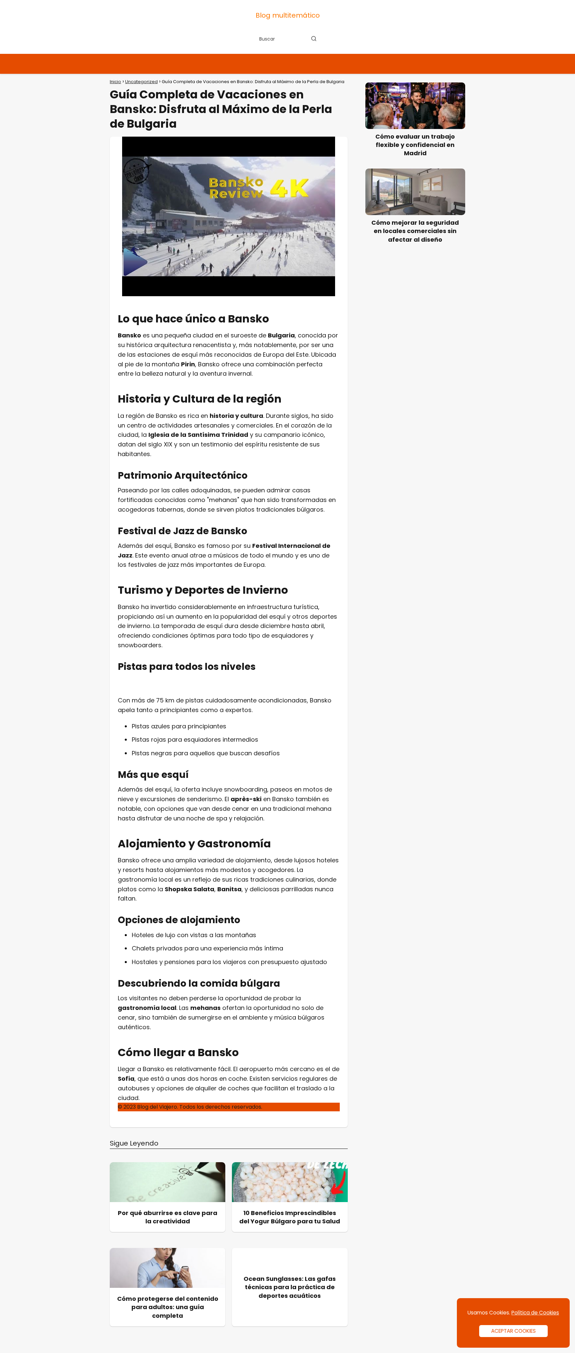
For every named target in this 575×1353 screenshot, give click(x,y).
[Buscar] (314, 38)
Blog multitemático (288, 15)
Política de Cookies (535, 1312)
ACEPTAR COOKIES (513, 1330)
